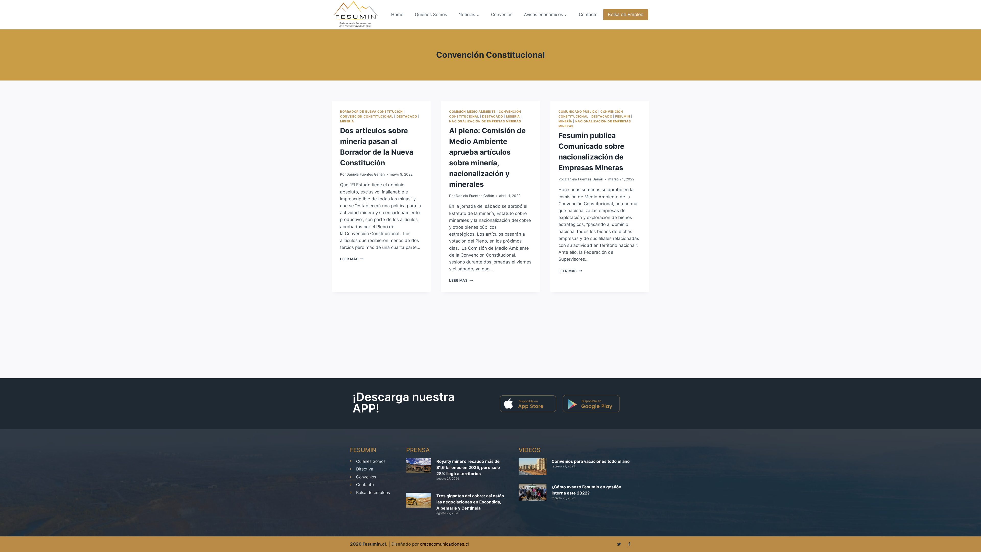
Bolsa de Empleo (626, 14)
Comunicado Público (578, 111)
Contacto (588, 14)
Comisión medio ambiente (472, 111)
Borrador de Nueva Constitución (371, 111)
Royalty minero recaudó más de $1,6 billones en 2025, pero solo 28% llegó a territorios (468, 467)
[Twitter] (619, 544)
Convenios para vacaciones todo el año (591, 461)
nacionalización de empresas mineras (485, 121)
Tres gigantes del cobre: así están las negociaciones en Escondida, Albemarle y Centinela (470, 502)
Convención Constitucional (366, 116)
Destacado (406, 116)
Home (397, 14)
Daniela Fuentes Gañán (365, 174)
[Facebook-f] (629, 544)
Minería (347, 121)
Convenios (501, 14)
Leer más (352, 259)
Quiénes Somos (431, 14)
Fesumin (622, 116)
